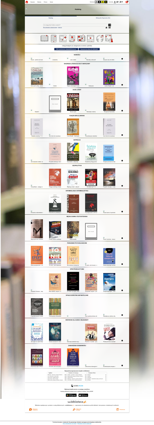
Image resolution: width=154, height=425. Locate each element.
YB (103, 1)
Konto (51, 2)
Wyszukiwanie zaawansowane (50, 27)
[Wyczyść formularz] (106, 28)
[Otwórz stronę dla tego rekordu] (37, 58)
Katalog (51, 18)
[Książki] (44, 42)
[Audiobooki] (63, 42)
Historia (39, 2)
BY (106, 1)
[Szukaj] (109, 25)
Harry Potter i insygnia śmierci (53, 377)
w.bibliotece (69, 405)
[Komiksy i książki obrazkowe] (81, 42)
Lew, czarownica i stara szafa (53, 376)
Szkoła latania (70, 377)
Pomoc (45, 2)
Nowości (32, 2)
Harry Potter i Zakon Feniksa (53, 378)
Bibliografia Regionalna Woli (103, 18)
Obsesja (89, 374)
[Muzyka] (100, 42)
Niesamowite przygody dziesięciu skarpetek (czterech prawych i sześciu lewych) (82, 376)
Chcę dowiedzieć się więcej (69, 423)
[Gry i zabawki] (109, 42)
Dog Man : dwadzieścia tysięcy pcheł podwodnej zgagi (98, 378)
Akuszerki (89, 377)
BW (99, 1)
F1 (117, 1)
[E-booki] (54, 42)
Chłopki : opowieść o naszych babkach (75, 374)
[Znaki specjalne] (109, 28)
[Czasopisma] (72, 42)
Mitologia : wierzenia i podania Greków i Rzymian (57, 374)
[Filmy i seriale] (91, 42)
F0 (115, 1)
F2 (121, 1)
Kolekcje (60, 27)
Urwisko (89, 376)
